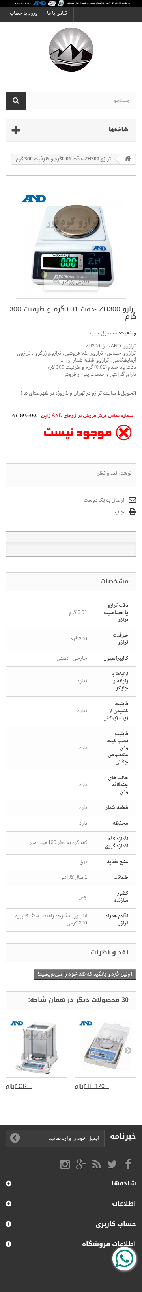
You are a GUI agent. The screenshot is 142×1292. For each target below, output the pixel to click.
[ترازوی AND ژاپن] (71, 50)
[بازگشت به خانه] (127, 159)
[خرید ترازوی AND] (71, 3)
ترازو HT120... (92, 1086)
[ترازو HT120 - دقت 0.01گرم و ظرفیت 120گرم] (105, 1047)
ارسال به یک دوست (104, 500)
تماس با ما (57, 13)
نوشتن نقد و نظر (114, 473)
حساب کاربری (115, 1224)
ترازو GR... (19, 1086)
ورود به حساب (23, 13)
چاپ (119, 512)
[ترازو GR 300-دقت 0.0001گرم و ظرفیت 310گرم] (36, 1047)
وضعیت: (127, 333)
